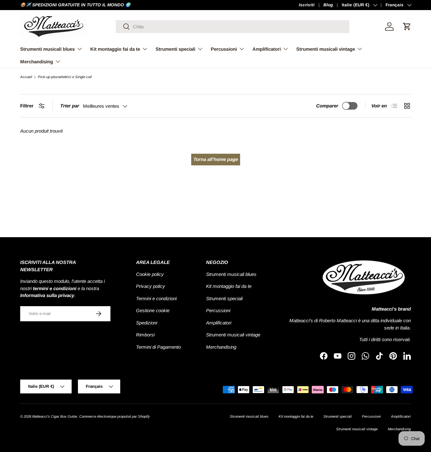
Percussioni (224, 49)
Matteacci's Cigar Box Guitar (54, 416)
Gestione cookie (152, 310)
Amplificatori (266, 49)
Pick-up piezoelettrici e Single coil (65, 77)
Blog (328, 5)
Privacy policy (150, 286)
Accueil (26, 77)
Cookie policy (150, 274)
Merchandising (36, 61)
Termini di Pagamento (158, 347)
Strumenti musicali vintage (325, 49)
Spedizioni (146, 322)
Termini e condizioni (156, 298)
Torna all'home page (215, 159)
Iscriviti (307, 5)
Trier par (69, 105)
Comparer (327, 105)
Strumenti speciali (175, 49)
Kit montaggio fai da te (115, 49)
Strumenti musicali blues (47, 49)
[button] (407, 26)
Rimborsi (145, 334)
